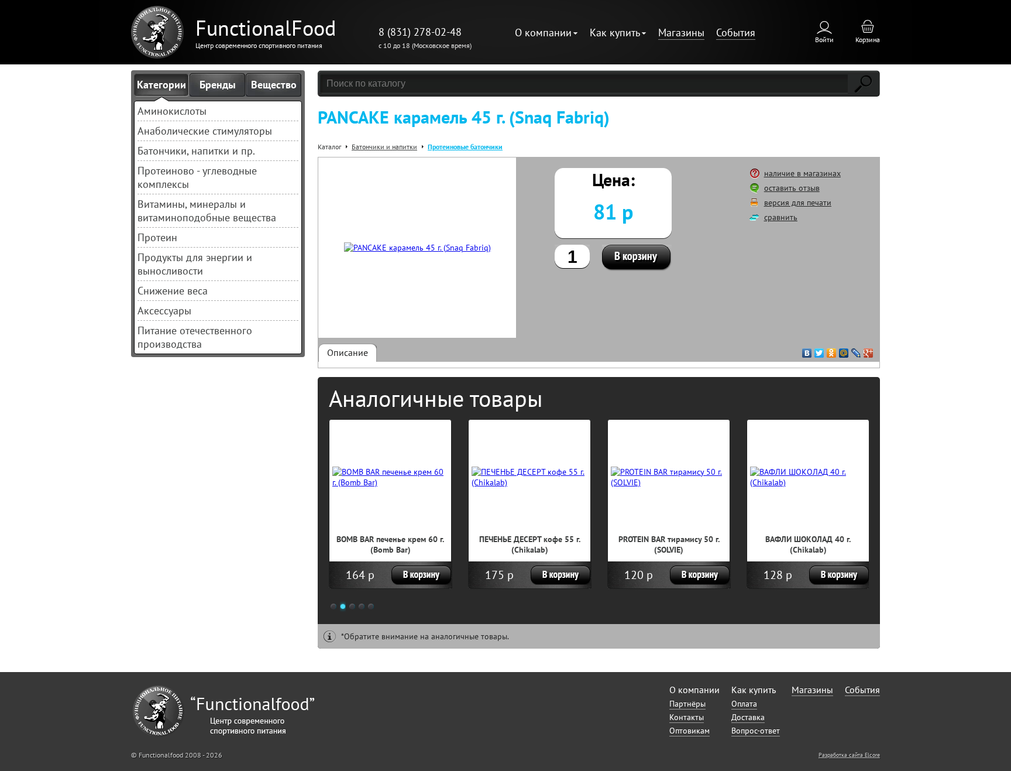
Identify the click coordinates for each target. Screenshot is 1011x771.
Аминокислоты (172, 111)
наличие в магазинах (802, 173)
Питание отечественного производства (194, 337)
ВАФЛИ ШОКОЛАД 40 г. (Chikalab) (808, 544)
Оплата (744, 703)
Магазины (681, 32)
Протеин (157, 237)
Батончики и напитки (384, 146)
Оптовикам (689, 730)
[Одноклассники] (832, 350)
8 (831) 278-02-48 (420, 32)
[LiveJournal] (856, 350)
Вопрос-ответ (755, 730)
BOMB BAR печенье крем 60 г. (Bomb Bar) (390, 544)
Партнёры (687, 703)
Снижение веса (172, 290)
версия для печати (797, 202)
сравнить (780, 217)
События (735, 32)
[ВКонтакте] (807, 350)
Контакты (686, 717)
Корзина (867, 39)
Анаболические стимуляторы (204, 131)
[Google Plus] (868, 350)
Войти (824, 39)
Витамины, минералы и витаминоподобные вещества (206, 210)
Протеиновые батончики (465, 146)
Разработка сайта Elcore (849, 755)
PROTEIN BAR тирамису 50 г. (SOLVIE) (669, 544)
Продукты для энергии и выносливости (194, 264)
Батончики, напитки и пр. (196, 150)
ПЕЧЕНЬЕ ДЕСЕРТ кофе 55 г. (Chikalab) (529, 544)
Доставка (748, 717)
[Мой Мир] (844, 350)
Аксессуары (164, 310)
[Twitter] (819, 350)
